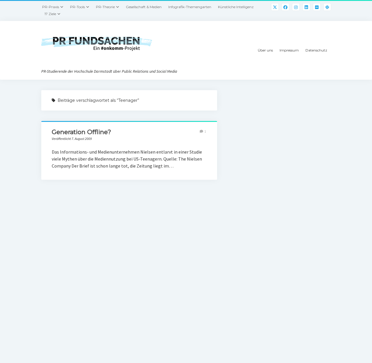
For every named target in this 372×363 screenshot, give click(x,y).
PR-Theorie (105, 7)
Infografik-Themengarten (189, 7)
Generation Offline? (81, 132)
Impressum (289, 50)
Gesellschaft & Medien (144, 7)
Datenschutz (316, 50)
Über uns (265, 50)
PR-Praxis (50, 7)
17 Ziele (50, 14)
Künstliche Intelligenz (236, 7)
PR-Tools (77, 7)
